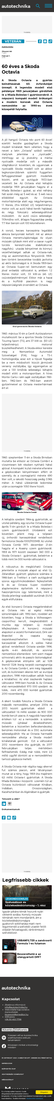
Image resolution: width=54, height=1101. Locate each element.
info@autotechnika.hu (16, 1007)
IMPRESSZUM (7, 1063)
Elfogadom (44, 1092)
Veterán (13, 41)
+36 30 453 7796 (13, 1019)
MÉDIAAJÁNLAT (8, 1079)
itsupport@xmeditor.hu (16, 1014)
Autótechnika (7, 47)
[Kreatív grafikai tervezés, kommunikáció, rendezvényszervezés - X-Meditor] (17, 1087)
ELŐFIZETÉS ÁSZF (9, 1069)
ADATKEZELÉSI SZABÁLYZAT (13, 1074)
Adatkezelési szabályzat (34, 1098)
